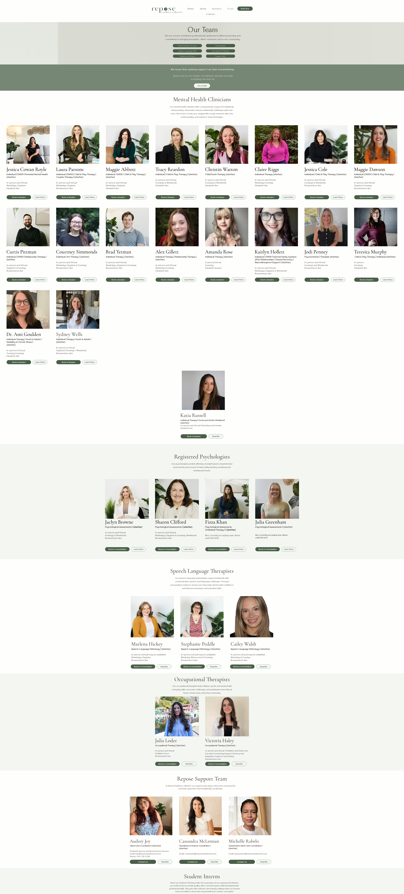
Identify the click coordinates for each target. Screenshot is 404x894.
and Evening (215, 425)
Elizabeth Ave (187, 428)
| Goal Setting (228, 756)
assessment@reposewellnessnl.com (250, 854)
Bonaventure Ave (213, 759)
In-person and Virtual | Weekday (195, 425)
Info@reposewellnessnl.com (148, 854)
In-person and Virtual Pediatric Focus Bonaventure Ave (164, 753)
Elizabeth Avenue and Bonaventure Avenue (149, 851)
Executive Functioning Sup (218, 754)
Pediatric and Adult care (237, 751)
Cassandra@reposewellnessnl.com (200, 854)
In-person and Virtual (215, 751)
